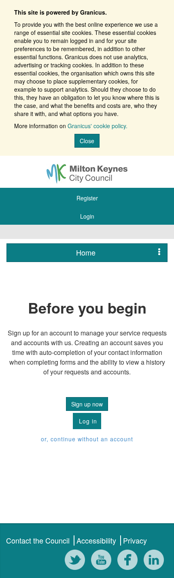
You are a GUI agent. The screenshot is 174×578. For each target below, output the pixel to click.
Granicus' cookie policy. (97, 126)
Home (85, 252)
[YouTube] (103, 560)
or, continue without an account (87, 439)
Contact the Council (38, 540)
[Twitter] (77, 560)
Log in (87, 421)
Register (87, 198)
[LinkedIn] (156, 560)
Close (87, 141)
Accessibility (96, 540)
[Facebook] (129, 560)
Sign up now (87, 404)
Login (87, 216)
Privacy (135, 540)
